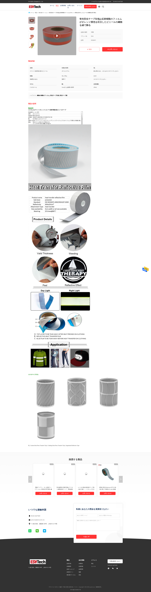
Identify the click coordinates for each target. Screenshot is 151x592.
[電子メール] (46, 532)
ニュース (93, 566)
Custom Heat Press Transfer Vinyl (38, 445)
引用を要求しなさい (90, 6)
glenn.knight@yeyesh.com (37, 520)
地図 (80, 572)
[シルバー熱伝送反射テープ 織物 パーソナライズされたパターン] (86, 473)
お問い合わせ (70, 6)
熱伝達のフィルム (43, 12)
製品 (57, 5)
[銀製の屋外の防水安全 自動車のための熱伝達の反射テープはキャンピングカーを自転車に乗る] (64, 473)
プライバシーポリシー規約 (55, 587)
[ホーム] (34, 6)
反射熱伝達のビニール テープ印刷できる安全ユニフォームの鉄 (107, 489)
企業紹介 (81, 563)
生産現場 (81, 566)
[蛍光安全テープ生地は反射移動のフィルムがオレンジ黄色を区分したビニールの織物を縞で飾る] (57, 36)
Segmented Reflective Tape (72, 445)
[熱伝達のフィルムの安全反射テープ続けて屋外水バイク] (43, 473)
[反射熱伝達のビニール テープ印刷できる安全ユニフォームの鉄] (107, 473)
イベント (79, 5)
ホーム (52, 5)
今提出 (85, 537)
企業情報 (63, 5)
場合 (92, 563)
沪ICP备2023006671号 (75, 589)
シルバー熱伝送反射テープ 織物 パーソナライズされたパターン (86, 489)
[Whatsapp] (32, 532)
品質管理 (81, 569)
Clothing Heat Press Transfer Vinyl (56, 445)
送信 (90, 49)
